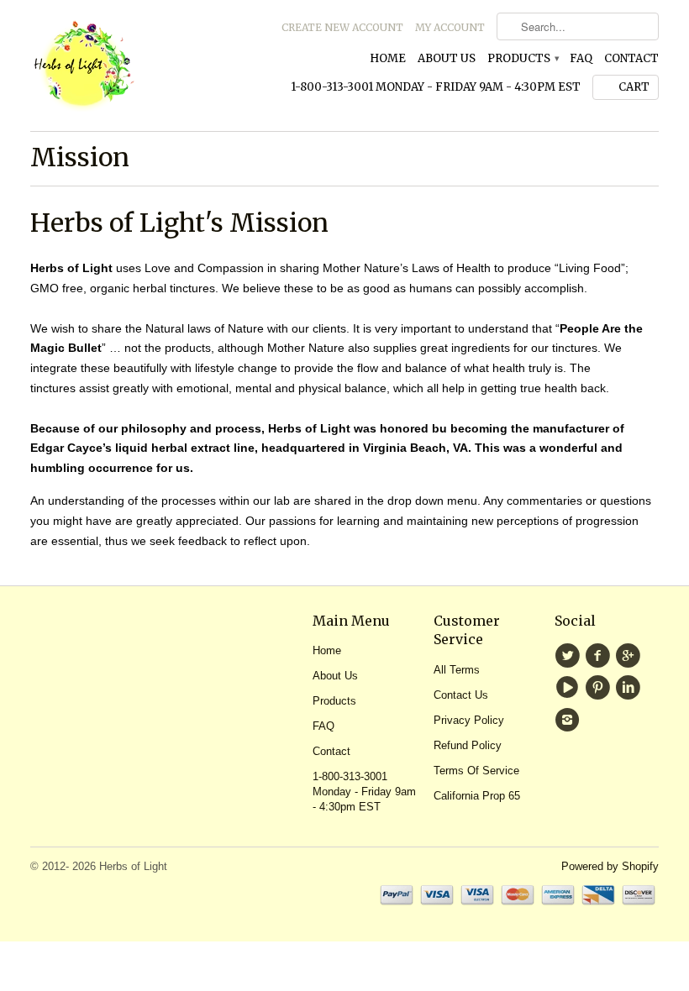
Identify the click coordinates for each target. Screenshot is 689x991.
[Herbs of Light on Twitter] (570, 656)
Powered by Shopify (610, 866)
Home (388, 58)
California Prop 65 (477, 795)
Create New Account (342, 27)
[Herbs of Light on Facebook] (600, 656)
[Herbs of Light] (129, 65)
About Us (447, 58)
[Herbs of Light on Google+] (630, 656)
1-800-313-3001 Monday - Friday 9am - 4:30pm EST (436, 87)
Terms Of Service (476, 770)
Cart (634, 87)
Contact (631, 58)
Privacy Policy (469, 720)
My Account (450, 27)
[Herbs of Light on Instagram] (570, 719)
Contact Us (461, 695)
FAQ (581, 58)
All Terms (457, 669)
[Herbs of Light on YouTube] (570, 687)
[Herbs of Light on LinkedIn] (630, 687)
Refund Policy (468, 745)
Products (522, 58)
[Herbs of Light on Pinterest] (600, 687)
